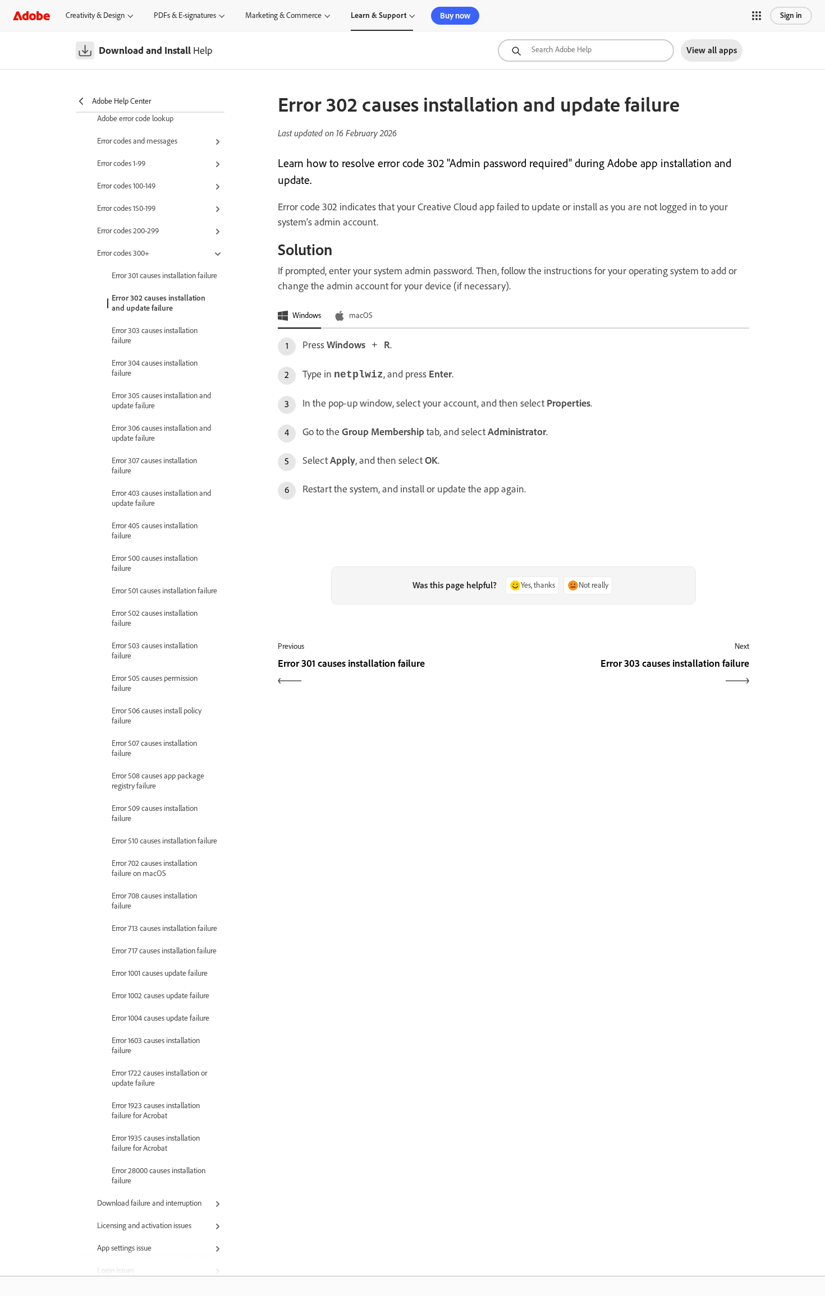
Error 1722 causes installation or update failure (159, 1078)
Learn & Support (378, 15)
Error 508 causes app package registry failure (158, 781)
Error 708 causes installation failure (154, 901)
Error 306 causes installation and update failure (161, 433)
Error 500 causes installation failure (155, 563)
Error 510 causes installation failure (164, 841)
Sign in (791, 15)
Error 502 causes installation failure (155, 618)
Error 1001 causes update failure (160, 973)
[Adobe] (31, 15)
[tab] (299, 316)
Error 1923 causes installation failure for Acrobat (156, 1110)
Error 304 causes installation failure (155, 368)
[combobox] (586, 50)
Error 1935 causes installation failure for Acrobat (156, 1143)
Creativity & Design (95, 15)
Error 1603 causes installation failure (156, 1045)
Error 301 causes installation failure (164, 275)
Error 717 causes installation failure (164, 951)
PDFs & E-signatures (185, 15)
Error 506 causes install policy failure (156, 716)
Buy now (455, 16)
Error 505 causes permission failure (155, 683)
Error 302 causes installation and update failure (158, 303)
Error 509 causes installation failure (155, 813)
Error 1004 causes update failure (160, 1018)
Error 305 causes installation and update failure (161, 401)
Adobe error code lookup (135, 118)
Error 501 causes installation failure (164, 591)
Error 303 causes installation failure (155, 335)
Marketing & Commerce (283, 15)
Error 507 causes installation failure (154, 748)
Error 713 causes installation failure (164, 928)
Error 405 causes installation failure (155, 531)
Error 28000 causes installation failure (158, 1176)
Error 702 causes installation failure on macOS (154, 868)
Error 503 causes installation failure (155, 651)
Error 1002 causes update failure (160, 995)
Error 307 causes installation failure (154, 466)
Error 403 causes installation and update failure (161, 498)
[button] (757, 16)
